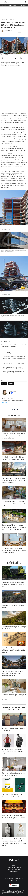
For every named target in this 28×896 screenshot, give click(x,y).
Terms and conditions (14, 869)
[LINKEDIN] (12, 393)
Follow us (17, 58)
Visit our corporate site (17, 891)
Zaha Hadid (4, 62)
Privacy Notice (19, 368)
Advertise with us (14, 876)
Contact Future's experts (14, 867)
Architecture (4, 19)
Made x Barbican (12, 5)
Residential (12, 19)
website (21, 344)
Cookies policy (14, 874)
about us (14, 865)
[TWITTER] (10, 393)
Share (4, 58)
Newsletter (24, 58)
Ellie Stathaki (9, 30)
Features (19, 32)
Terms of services (17, 367)
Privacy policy (14, 871)
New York (18, 64)
